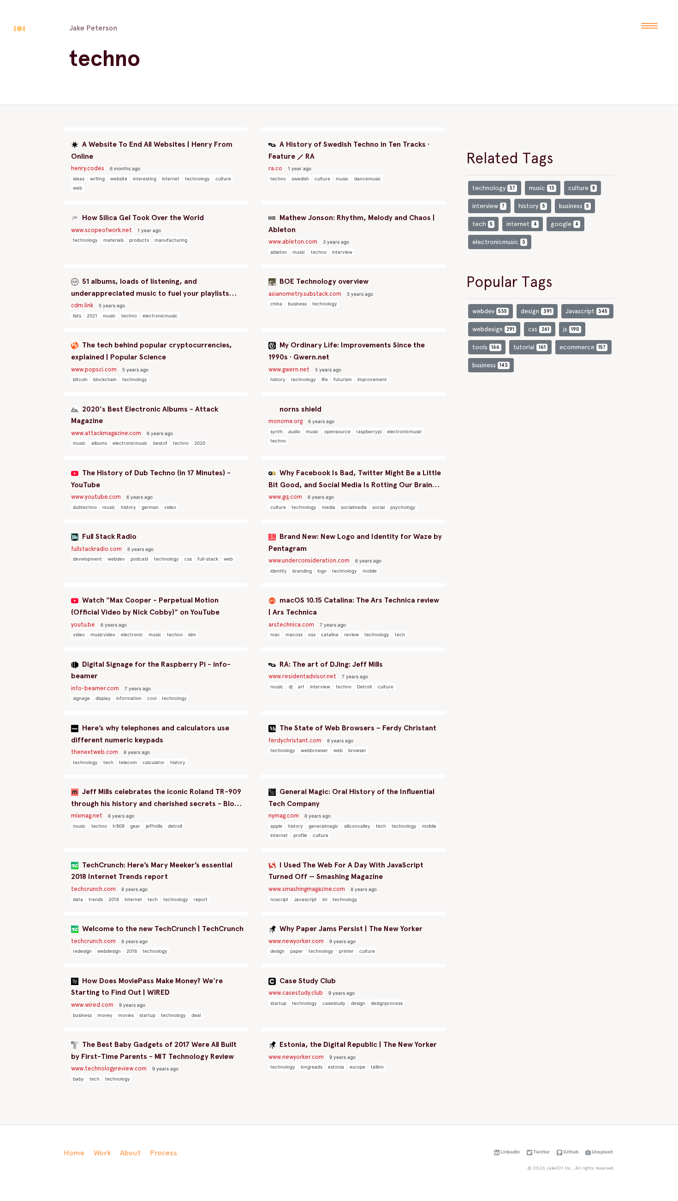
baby (78, 1078)
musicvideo (102, 634)
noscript (279, 899)
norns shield (299, 409)
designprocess (387, 1003)
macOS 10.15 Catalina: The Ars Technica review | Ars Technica (353, 606)
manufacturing (171, 240)
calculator (154, 762)
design (277, 951)
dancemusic (367, 178)
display (103, 698)
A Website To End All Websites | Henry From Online (151, 150)
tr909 (119, 826)
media (328, 507)
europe (357, 1067)
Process (163, 1152)
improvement (372, 379)
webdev (116, 559)
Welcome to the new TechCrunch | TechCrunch (162, 928)
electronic (132, 634)
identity (278, 571)
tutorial (529, 347)
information (129, 698)
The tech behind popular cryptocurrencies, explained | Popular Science (151, 351)
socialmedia (354, 507)
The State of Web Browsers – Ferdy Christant (357, 727)
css (188, 559)
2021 (92, 315)
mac (275, 634)
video (170, 507)
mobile (370, 571)
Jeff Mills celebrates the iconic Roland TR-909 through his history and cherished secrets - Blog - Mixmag (157, 798)
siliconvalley (357, 826)
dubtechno (85, 507)
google (564, 223)
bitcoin (80, 379)
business (297, 303)
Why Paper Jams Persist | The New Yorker (350, 928)
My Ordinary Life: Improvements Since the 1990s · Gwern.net (346, 351)
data (78, 899)
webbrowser (314, 750)
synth (276, 431)
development (87, 559)
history (277, 379)
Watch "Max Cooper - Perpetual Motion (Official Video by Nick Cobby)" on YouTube (145, 606)
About (130, 1152)
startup (147, 1015)
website (118, 178)
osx (311, 634)
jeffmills (154, 826)
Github (570, 1151)
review (351, 634)
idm (192, 634)
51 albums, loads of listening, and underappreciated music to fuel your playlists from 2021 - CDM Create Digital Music (150, 288)
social (378, 507)
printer (346, 951)
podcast (140, 559)
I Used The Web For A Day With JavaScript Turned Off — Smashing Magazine (345, 870)
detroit (175, 826)
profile (300, 835)
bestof (160, 443)
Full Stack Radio (108, 536)
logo (322, 571)
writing (97, 178)
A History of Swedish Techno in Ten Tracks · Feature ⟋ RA (348, 150)
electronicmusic (160, 315)
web (77, 188)
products (139, 240)
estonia (336, 1067)
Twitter (541, 1151)
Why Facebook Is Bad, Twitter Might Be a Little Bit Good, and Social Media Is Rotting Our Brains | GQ (354, 479)
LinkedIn (510, 1151)
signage (81, 698)
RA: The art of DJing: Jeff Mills (330, 664)
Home (74, 1152)
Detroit (364, 686)
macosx (294, 634)
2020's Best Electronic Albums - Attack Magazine (144, 415)
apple (276, 826)
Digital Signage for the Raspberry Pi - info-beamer (151, 670)
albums (99, 443)
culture (223, 178)
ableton (278, 252)
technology (197, 178)
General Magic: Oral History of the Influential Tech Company (351, 797)
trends (96, 899)
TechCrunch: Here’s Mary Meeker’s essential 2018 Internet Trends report (151, 870)
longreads (311, 1067)
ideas (78, 178)
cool (151, 698)
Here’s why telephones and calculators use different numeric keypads (150, 733)
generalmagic (324, 826)
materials (113, 240)
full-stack (207, 559)
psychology (403, 507)
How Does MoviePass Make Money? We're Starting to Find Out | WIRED (147, 986)
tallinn (377, 1067)
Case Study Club (307, 980)
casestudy (333, 1003)
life (324, 379)
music (342, 178)
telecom (128, 762)
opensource (337, 431)
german (150, 507)
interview (342, 252)
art (301, 686)
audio (294, 431)
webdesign (109, 951)
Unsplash (602, 1151)
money (105, 1015)
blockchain (105, 379)
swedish (300, 178)
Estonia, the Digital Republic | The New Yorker (357, 1044)
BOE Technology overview (323, 281)
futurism (342, 379)
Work (102, 1152)
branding (302, 571)
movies (126, 1015)
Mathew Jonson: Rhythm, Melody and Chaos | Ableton (351, 223)
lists (77, 315)
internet (170, 178)
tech (400, 634)
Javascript (305, 899)
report (201, 899)
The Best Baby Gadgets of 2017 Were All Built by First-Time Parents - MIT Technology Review (154, 1050)
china (276, 303)
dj (290, 686)
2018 (113, 899)
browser (357, 750)
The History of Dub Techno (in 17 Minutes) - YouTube (151, 478)
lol (324, 899)
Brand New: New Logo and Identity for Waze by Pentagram (355, 542)
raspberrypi (368, 431)
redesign (82, 951)
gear (135, 826)
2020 (199, 443)
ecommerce (582, 347)
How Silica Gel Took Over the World (142, 217)
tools (486, 347)
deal (196, 1015)
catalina (330, 634)
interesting (144, 178)
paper (296, 951)
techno (278, 178)
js (571, 329)
